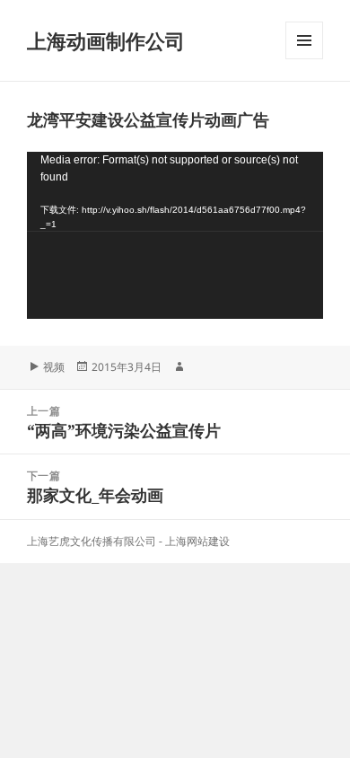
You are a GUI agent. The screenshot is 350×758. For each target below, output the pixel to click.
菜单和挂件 (304, 58)
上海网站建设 (197, 541)
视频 (54, 367)
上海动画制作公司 (106, 40)
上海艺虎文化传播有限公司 (91, 541)
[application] (175, 235)
